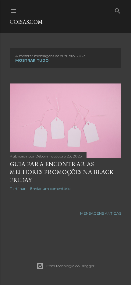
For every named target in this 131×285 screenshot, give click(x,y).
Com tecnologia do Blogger (70, 266)
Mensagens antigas (100, 213)
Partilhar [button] (18, 188)
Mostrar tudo (32, 60)
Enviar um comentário (50, 188)
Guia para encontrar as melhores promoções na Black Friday (62, 172)
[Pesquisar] (117, 10)
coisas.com (26, 21)
